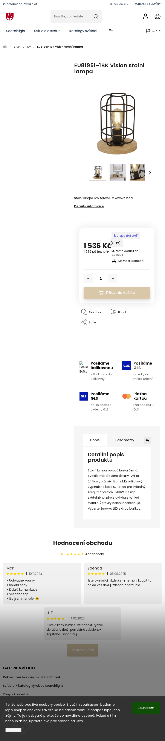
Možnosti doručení (131, 261)
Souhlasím (146, 707)
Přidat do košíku (120, 293)
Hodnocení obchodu (82, 543)
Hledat (96, 16)
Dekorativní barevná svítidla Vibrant (31, 677)
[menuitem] (16, 31)
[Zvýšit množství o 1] (113, 278)
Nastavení (13, 730)
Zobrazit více (82, 649)
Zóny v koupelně (16, 694)
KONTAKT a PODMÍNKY (148, 4)
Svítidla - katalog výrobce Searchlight (33, 685)
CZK (155, 31)
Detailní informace (89, 206)
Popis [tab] (95, 440)
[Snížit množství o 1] (88, 278)
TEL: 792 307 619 (118, 4)
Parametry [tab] (124, 440)
